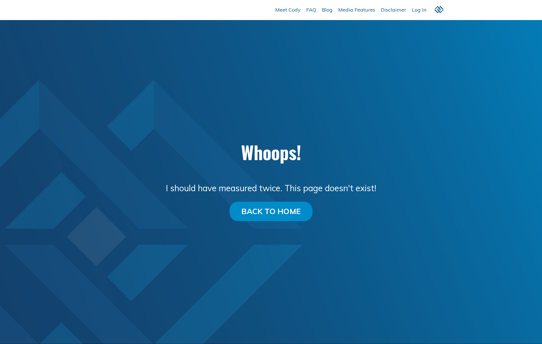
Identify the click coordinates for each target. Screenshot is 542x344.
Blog (327, 9)
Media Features (356, 9)
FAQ (311, 9)
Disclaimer (393, 9)
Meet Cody (288, 9)
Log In (419, 9)
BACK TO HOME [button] (271, 211)
